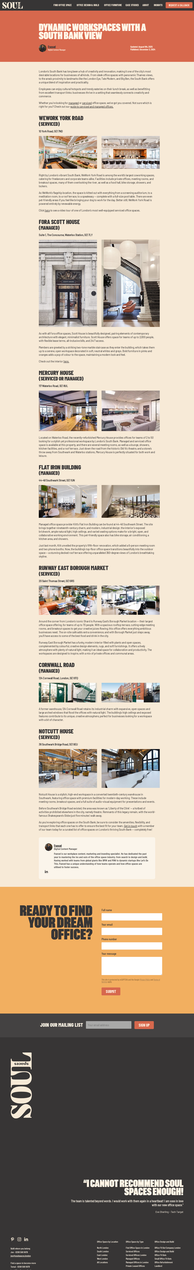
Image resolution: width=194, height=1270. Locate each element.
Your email (107, 924)
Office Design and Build (164, 1241)
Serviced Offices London (136, 1254)
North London (103, 1247)
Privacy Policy (145, 979)
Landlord (158, 1265)
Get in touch (130, 826)
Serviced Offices (133, 1251)
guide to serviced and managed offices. (92, 106)
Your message (109, 953)
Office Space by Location (107, 1241)
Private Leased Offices (135, 1265)
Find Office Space (63, 5)
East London (102, 1254)
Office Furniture (113, 5)
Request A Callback (179, 5)
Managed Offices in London (137, 1262)
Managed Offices (133, 1258)
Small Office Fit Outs (163, 1258)
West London (102, 1258)
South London (103, 1251)
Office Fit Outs (160, 1254)
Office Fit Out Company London (168, 1247)
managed (74, 103)
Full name (107, 910)
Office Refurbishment (164, 1262)
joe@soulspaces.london (21, 1255)
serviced (87, 103)
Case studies (132, 5)
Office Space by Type (135, 1241)
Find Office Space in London (137, 1247)
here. (66, 361)
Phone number (109, 939)
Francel (52, 46)
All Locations (102, 1262)
